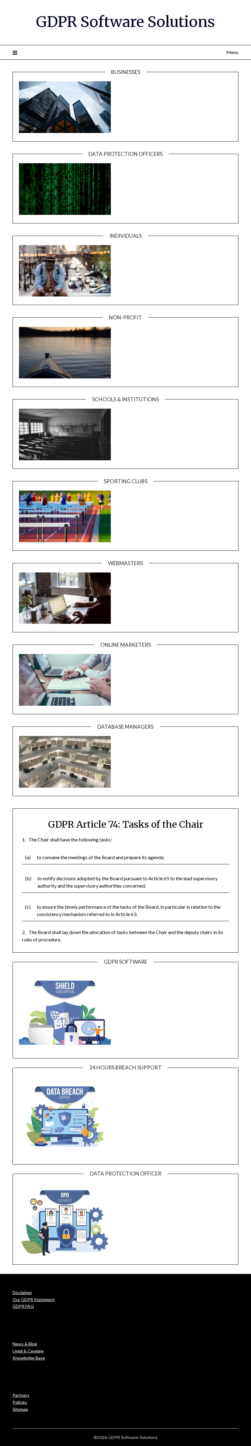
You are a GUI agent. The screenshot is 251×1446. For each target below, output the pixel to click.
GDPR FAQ (23, 1306)
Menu (232, 52)
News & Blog (25, 1343)
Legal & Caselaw (28, 1350)
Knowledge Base (29, 1357)
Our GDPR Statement (34, 1299)
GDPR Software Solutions (125, 22)
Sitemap (20, 1409)
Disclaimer (22, 1292)
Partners (21, 1395)
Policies (20, 1402)
